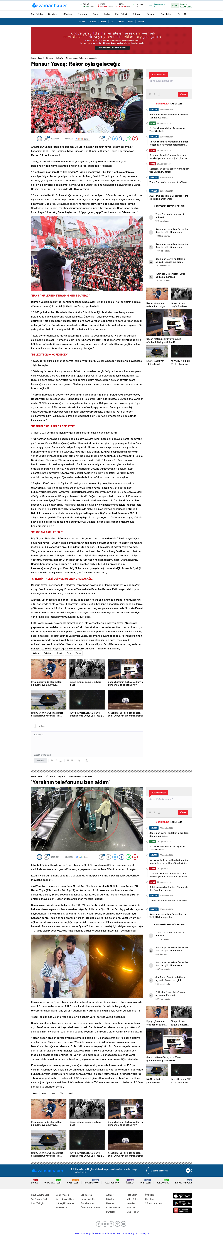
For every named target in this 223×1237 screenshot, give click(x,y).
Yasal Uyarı (144, 1233)
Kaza (53, 1093)
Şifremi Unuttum (153, 1203)
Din (112, 21)
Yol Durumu (163, 1181)
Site (61, 1093)
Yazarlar (151, 13)
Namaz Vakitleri (52, 1181)
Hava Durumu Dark (40, 1194)
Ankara (36, 653)
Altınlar (109, 1194)
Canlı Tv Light (37, 1203)
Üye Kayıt (149, 1199)
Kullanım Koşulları (130, 1233)
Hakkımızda (79, 1233)
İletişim (89, 1233)
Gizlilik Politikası (100, 1233)
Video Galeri (132, 1199)
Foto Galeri (121, 13)
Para (69, 653)
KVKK (119, 1233)
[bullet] (72, 760)
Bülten (103, 21)
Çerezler (112, 1233)
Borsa (34, 1181)
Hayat (130, 21)
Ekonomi (82, 13)
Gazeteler (166, 13)
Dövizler (110, 1199)
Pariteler (145, 1181)
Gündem (67, 13)
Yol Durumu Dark (39, 1199)
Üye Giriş (149, 1194)
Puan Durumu (112, 1181)
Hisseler (129, 1181)
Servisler (53, 13)
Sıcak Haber (133, 1211)
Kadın (107, 13)
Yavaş (78, 653)
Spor (95, 13)
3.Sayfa (82, 21)
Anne (35, 1093)
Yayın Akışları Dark (65, 1199)
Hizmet (59, 653)
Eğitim (121, 21)
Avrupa (93, 21)
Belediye (47, 653)
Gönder (40, 760)
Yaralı (70, 1093)
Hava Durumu (91, 1181)
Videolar (136, 13)
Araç (44, 1093)
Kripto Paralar (183, 1181)
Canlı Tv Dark (62, 1194)
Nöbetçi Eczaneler (65, 1203)
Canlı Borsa (86, 1194)
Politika (141, 21)
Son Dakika (37, 13)
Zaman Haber (37, 58)
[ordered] (68, 760)
